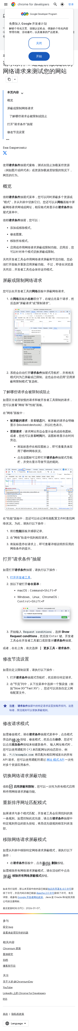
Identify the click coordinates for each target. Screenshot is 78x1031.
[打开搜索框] (55, 4)
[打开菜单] (5, 4)
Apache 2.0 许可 (45, 893)
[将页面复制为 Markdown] (9, 79)
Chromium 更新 (12, 948)
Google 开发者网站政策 (30, 897)
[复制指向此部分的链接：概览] (15, 186)
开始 (39, 56)
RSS (5, 999)
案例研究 (8, 954)
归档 (5, 960)
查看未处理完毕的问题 (15, 932)
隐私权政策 (17, 1014)
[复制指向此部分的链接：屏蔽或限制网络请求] (45, 281)
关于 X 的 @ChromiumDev (18, 981)
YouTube (8, 987)
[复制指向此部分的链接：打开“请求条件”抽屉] (44, 559)
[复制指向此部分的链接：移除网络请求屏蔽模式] (50, 840)
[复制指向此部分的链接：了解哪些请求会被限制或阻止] (53, 392)
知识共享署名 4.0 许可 (59, 888)
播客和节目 (9, 965)
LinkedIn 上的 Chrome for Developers (24, 993)
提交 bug (8, 926)
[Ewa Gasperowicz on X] (5, 154)
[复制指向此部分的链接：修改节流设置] (32, 659)
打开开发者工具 (20, 577)
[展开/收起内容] (22, 93)
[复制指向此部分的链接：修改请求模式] (32, 724)
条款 (5, 1014)
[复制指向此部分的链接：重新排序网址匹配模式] (50, 803)
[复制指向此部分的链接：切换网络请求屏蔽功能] (50, 776)
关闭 (39, 43)
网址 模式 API (55, 760)
